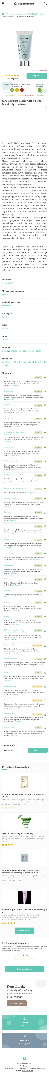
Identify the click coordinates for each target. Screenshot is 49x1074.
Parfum (6, 672)
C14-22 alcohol (8, 447)
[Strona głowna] (4, 14)
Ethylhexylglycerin (10, 727)
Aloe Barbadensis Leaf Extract (13, 475)
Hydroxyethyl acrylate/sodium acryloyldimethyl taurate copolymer (15, 631)
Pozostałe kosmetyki (24, 930)
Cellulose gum (8, 553)
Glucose (6, 616)
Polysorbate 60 (9, 645)
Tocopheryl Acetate (10, 539)
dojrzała (22, 362)
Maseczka (6, 305)
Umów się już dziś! (17, 1003)
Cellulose (7, 591)
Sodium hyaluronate (10, 526)
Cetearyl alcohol (9, 418)
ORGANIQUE (8, 283)
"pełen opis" (16, 385)
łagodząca (36, 350)
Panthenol (7, 512)
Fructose (7, 602)
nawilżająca (14, 350)
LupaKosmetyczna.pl (24, 1068)
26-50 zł (5, 339)
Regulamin (23, 1066)
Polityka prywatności (23, 1063)
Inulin (6, 579)
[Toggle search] (45, 3)
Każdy (5, 317)
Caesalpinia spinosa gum (12, 498)
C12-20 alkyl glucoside (11, 461)
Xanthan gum (8, 565)
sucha (15, 362)
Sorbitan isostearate (10, 659)
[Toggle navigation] (3, 3)
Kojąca (5, 350)
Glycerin (6, 405)
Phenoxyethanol (9, 714)
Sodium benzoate (9, 700)
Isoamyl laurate (9, 391)
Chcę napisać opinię (24, 969)
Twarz (5, 294)
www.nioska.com (27, 1071)
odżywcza (26, 350)
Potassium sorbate (10, 686)
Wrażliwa (6, 362)
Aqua (5, 377)
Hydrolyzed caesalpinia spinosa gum (15, 488)
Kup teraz (36, 76)
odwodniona (33, 362)
